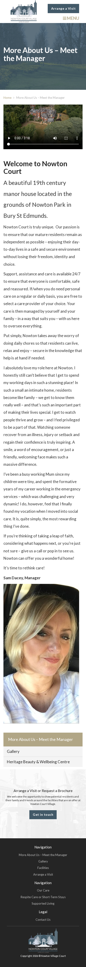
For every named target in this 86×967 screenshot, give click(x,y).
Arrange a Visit (63, 8)
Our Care (43, 890)
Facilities (43, 868)
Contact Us (43, 919)
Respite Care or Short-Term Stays (43, 897)
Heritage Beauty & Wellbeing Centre (38, 761)
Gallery (13, 751)
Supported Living (43, 903)
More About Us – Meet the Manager (40, 739)
